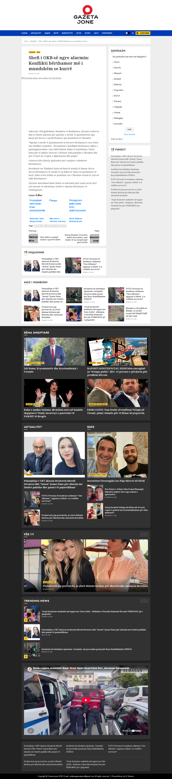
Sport (88, 33)
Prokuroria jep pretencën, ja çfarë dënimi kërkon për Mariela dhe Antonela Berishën (126, 192)
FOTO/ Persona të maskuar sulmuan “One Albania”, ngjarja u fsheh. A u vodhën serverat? (92, 264)
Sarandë (118, 123)
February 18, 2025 (111, 497)
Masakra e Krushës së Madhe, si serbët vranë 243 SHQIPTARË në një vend (136, 312)
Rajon (47, 33)
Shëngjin (118, 118)
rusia (36, 226)
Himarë (117, 73)
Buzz (98, 474)
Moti (96, 33)
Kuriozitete (67, 33)
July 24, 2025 (47, 617)
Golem (117, 112)
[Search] (132, 33)
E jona (24, 33)
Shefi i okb (43, 226)
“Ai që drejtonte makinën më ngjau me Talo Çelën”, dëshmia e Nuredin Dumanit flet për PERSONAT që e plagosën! (127, 204)
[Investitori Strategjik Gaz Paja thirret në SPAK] (117, 454)
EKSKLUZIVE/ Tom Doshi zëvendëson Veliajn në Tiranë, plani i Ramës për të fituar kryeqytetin (115, 411)
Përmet (117, 101)
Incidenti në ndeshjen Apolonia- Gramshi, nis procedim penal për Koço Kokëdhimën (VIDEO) (125, 172)
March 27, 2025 (89, 302)
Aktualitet (36, 33)
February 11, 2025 (111, 515)
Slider (42, 363)
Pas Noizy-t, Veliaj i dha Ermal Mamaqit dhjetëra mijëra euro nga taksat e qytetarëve (124, 492)
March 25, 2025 (88, 272)
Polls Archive (117, 139)
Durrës (117, 67)
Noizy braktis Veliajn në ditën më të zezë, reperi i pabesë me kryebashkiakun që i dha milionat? (126, 510)
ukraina (63, 226)
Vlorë (116, 62)
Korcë (117, 95)
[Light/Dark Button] (128, 33)
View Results (129, 134)
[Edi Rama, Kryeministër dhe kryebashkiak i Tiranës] (54, 352)
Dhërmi (117, 84)
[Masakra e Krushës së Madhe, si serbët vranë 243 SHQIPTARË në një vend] (116, 313)
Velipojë (118, 107)
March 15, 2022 (34, 74)
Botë (56, 33)
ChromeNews (116, 776)
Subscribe (144, 33)
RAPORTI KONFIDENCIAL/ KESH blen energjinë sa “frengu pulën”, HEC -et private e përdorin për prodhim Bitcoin (117, 372)
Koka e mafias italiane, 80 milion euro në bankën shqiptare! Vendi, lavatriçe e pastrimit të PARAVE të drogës (53, 413)
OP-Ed (78, 33)
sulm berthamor (54, 226)
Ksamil (117, 79)
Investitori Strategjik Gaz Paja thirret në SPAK (116, 480)
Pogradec (118, 90)
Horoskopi (107, 33)
